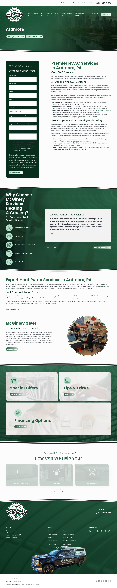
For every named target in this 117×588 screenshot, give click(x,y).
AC (42, 14)
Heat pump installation (13, 296)
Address (11, 108)
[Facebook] (94, 531)
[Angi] (101, 531)
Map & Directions (11, 537)
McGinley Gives (66, 3)
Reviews (91, 3)
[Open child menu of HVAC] (55, 15)
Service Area (94, 14)
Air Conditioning (68, 534)
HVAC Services (68, 538)
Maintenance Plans (79, 14)
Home (29, 14)
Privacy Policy (25, 149)
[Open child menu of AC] (42, 15)
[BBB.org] (105, 531)
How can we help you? (16, 132)
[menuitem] (8, 585)
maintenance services (103, 111)
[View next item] (55, 247)
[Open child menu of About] (34, 15)
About (36, 14)
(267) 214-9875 (103, 2)
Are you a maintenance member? (20, 124)
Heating (49, 14)
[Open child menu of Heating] (47, 15)
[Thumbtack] (109, 531)
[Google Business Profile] (90, 531)
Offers (84, 3)
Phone (11, 92)
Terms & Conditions (19, 151)
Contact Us (67, 544)
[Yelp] (98, 531)
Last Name (12, 84)
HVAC (57, 14)
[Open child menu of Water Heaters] (63, 15)
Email (10, 100)
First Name (12, 76)
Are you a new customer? (17, 116)
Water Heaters (67, 14)
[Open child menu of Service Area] (90, 15)
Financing (77, 3)
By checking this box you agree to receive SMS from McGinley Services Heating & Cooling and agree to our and (24, 146)
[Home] (14, 14)
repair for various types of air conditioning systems (89, 88)
